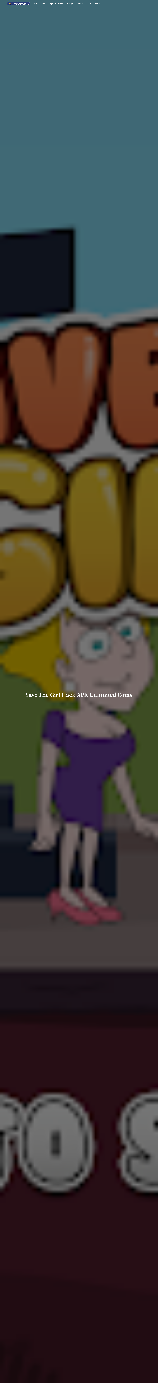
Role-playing (69, 4)
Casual (43, 4)
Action (36, 4)
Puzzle (60, 4)
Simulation (80, 4)
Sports (89, 4)
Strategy (97, 4)
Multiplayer (52, 4)
